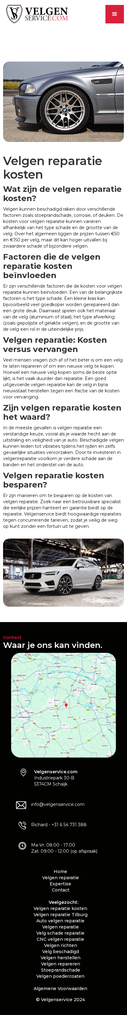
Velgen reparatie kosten (60, 908)
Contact (60, 890)
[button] (114, 14)
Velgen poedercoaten (60, 976)
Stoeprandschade (60, 970)
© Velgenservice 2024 (60, 999)
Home (60, 871)
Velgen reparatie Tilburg (61, 914)
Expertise (60, 884)
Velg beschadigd (60, 951)
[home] (35, 14)
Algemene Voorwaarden (60, 988)
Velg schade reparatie (60, 933)
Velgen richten (60, 945)
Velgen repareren (60, 964)
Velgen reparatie (60, 877)
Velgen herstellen (60, 957)
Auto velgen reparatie (60, 921)
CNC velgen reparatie (60, 939)
